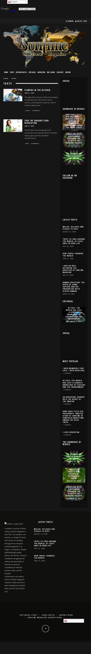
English (73, 621)
